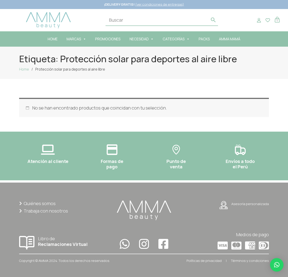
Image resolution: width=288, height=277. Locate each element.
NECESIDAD (139, 39)
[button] (277, 265)
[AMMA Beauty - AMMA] (48, 20)
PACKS (204, 39)
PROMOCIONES (108, 39)
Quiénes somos (40, 203)
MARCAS (74, 39)
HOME (53, 39)
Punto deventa (176, 164)
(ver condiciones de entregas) (159, 4)
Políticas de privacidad (204, 260)
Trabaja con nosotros (46, 211)
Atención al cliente (47, 161)
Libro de (63, 241)
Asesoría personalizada (250, 203)
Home (24, 69)
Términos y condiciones (250, 260)
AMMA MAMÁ (229, 39)
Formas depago (112, 164)
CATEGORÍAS (174, 39)
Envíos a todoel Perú (240, 164)
